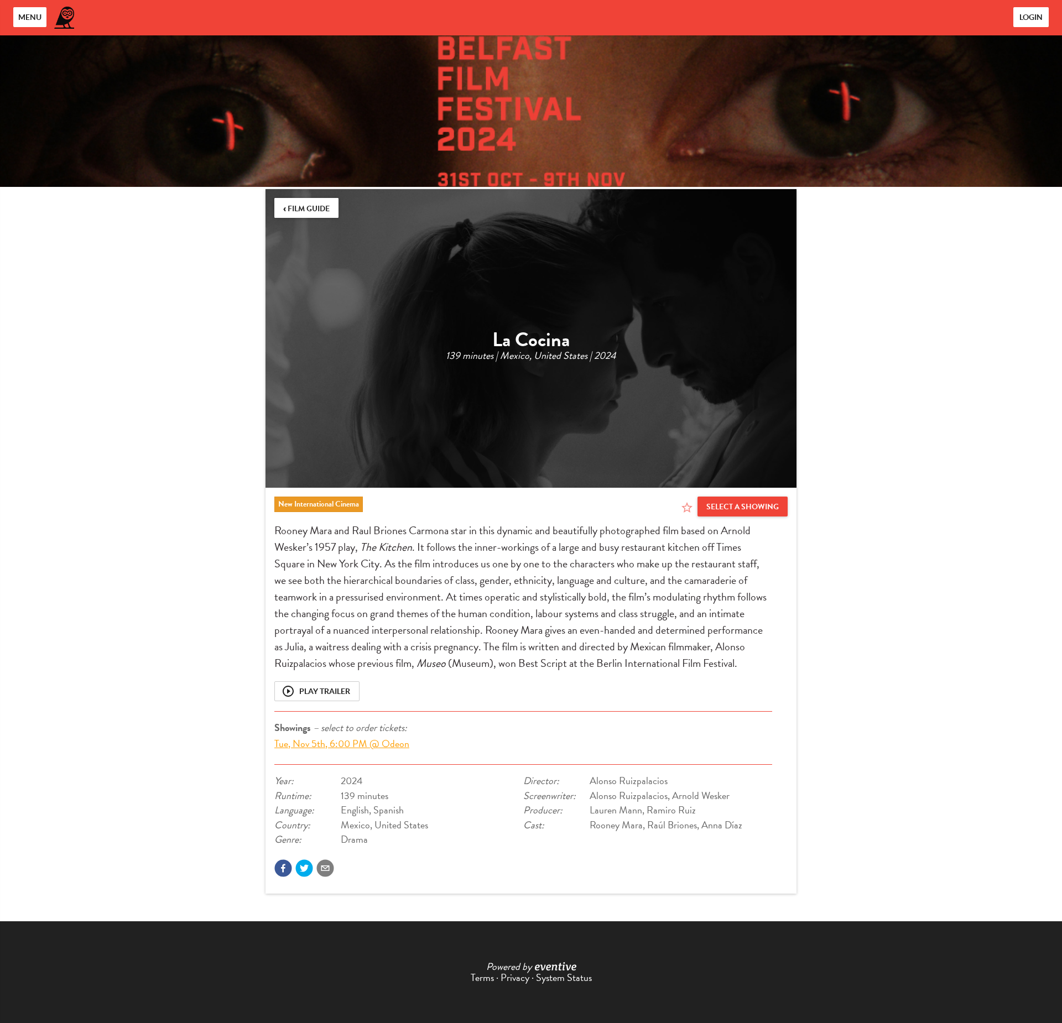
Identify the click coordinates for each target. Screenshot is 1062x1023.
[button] (283, 868)
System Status (564, 977)
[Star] (687, 507)
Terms (482, 977)
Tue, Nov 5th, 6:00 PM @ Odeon (341, 743)
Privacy (515, 977)
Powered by (509, 966)
